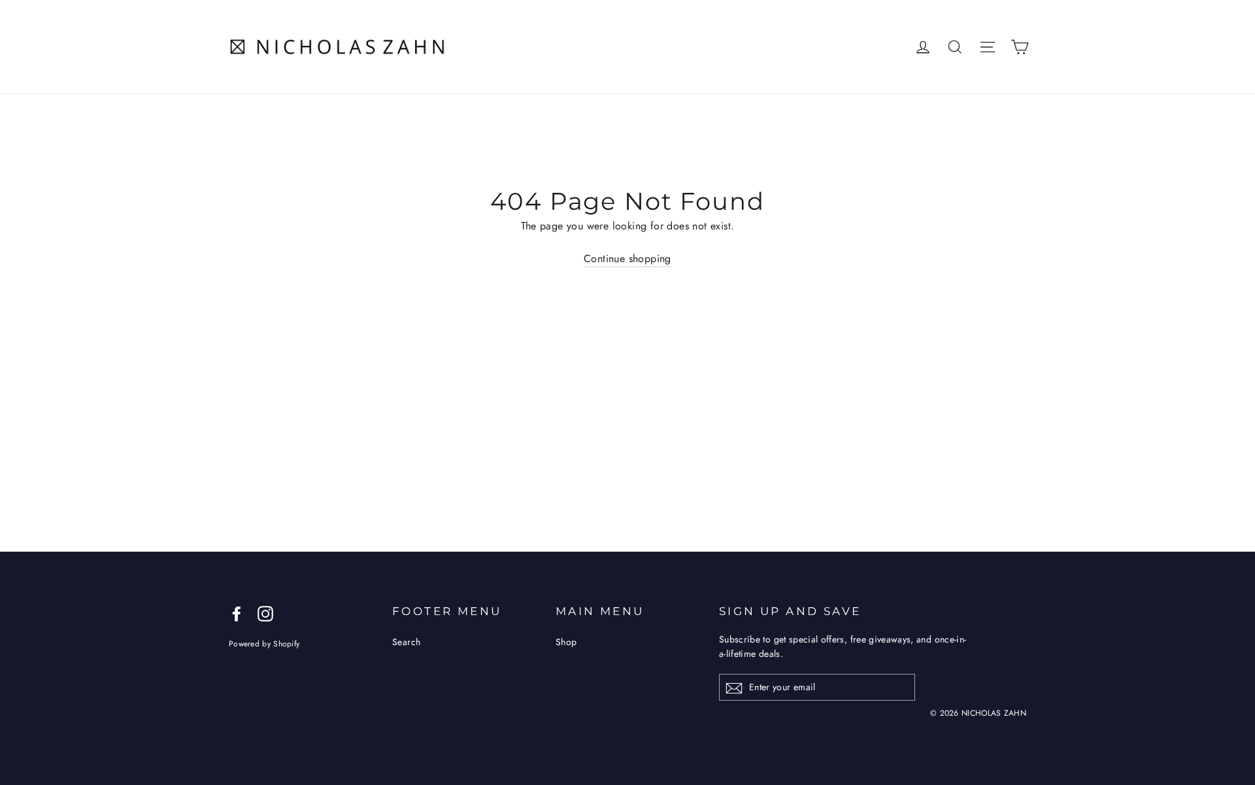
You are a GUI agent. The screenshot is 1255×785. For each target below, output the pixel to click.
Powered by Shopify (264, 644)
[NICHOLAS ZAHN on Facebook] (236, 612)
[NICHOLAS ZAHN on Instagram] (265, 612)
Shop (566, 641)
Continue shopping (627, 258)
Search (406, 641)
